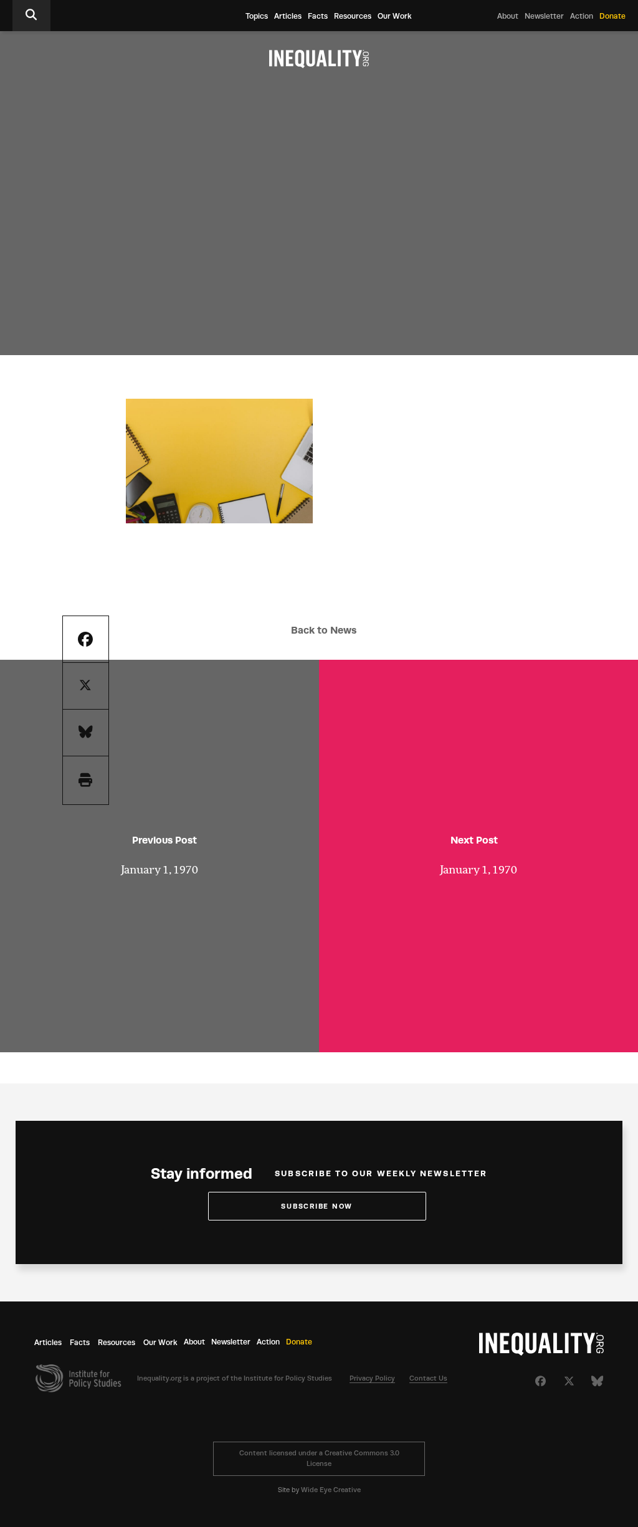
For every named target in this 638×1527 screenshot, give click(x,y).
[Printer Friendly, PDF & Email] (85, 780)
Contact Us (428, 1378)
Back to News (323, 630)
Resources (352, 16)
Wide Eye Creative (331, 1490)
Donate (612, 16)
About (507, 16)
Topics (256, 16)
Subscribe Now (317, 1206)
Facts (318, 16)
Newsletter (544, 16)
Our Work (395, 16)
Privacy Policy (372, 1378)
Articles (288, 16)
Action (581, 16)
